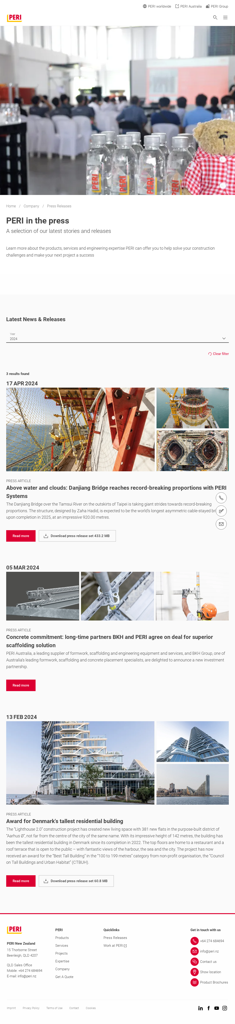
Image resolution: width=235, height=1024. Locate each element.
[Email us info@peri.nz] (221, 524)
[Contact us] (221, 511)
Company (32, 206)
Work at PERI (113, 946)
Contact (74, 1008)
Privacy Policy (31, 1008)
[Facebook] (208, 1008)
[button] (21, 536)
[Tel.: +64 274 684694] (221, 497)
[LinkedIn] (200, 1008)
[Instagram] (224, 1008)
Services (61, 946)
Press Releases (115, 938)
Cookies (91, 1008)
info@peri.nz (27, 976)
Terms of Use (54, 1008)
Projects (61, 953)
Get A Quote (64, 977)
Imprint (11, 1008)
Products (62, 938)
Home (11, 206)
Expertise (62, 961)
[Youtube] (216, 1008)
